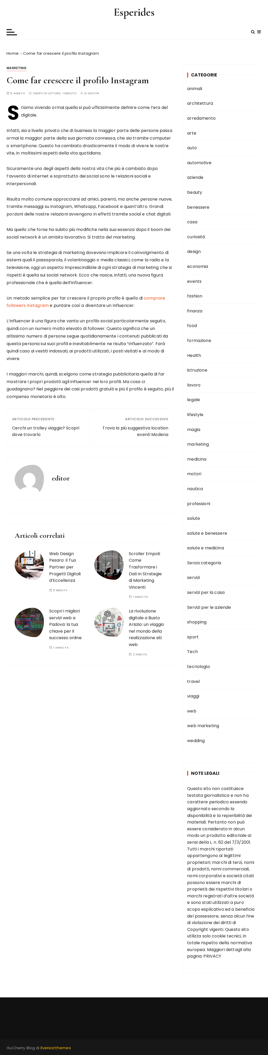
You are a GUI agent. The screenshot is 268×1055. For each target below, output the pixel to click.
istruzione (197, 370)
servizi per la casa (206, 592)
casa (192, 222)
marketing (16, 68)
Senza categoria (204, 563)
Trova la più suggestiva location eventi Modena (135, 431)
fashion (194, 296)
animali (194, 89)
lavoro (193, 385)
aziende (195, 177)
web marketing (203, 726)
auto (192, 148)
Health (194, 355)
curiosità (196, 237)
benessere (198, 207)
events (194, 281)
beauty (194, 192)
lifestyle (195, 415)
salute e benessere (207, 533)
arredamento (201, 118)
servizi (193, 578)
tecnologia (198, 667)
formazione (199, 341)
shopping (196, 622)
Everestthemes (56, 1048)
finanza (194, 311)
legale (193, 400)
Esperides (134, 12)
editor (93, 93)
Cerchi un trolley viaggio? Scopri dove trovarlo (45, 431)
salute (193, 518)
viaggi (193, 696)
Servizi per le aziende (209, 607)
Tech (192, 652)
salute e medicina (205, 548)
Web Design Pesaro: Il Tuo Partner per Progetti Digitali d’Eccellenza (65, 567)
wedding (196, 741)
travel (193, 681)
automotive (199, 163)
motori (194, 474)
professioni (198, 504)
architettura (200, 103)
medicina (196, 459)
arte (191, 133)
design (194, 251)
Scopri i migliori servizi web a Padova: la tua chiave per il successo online (65, 624)
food (192, 326)
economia (197, 266)
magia (193, 430)
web (191, 711)
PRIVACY (212, 956)
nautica (195, 489)
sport (193, 637)
